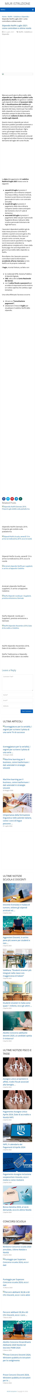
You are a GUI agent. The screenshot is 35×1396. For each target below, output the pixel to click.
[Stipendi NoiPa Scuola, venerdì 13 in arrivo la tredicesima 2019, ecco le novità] (17, 544)
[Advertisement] (17, 54)
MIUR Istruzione (17, 3)
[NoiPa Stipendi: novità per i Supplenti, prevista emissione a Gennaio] (17, 604)
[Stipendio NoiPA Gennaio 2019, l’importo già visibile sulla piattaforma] (17, 515)
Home (4, 17)
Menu (3, 10)
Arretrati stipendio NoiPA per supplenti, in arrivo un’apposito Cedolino (15, 588)
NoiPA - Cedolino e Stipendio (18, 17)
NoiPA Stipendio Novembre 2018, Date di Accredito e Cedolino (15, 647)
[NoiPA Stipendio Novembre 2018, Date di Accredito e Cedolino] (17, 634)
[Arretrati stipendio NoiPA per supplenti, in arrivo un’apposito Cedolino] (17, 574)
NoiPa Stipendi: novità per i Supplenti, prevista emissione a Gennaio (15, 618)
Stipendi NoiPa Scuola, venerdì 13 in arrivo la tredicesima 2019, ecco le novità (17, 558)
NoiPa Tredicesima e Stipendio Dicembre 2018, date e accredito (15, 655)
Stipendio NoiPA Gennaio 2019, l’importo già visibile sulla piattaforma (15, 529)
